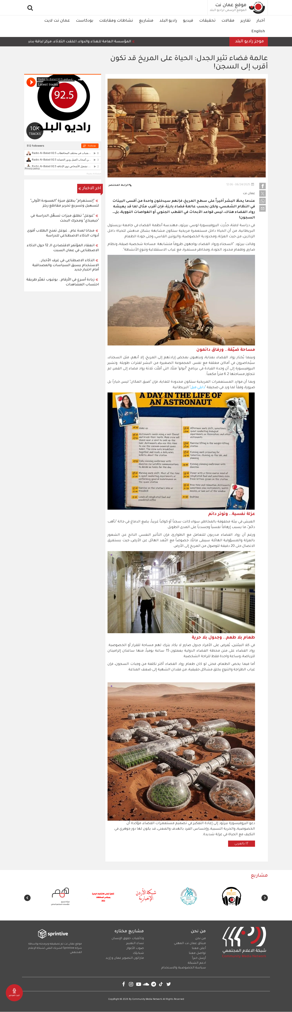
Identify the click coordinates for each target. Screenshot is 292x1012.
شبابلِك (138, 953)
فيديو (188, 21)
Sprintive (68, 948)
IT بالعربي (241, 844)
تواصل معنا (197, 953)
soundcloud (146, 984)
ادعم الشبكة (197, 963)
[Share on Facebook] (262, 186)
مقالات (227, 21)
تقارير (245, 21)
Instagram (131, 984)
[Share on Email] (262, 208)
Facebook (123, 984)
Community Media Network (147, 999)
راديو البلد (168, 21)
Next (27, 898)
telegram (153, 984)
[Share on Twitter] (262, 193)
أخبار (261, 21)
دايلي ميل (197, 387)
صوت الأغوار (135, 948)
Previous (264, 898)
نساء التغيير (135, 943)
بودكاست (84, 21)
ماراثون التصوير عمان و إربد (125, 958)
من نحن (200, 938)
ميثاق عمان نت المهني (190, 943)
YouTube (138, 984)
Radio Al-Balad (94, 174)
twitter (168, 984)
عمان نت (249, 193)
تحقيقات (207, 21)
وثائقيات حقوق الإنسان (128, 938)
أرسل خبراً (199, 958)
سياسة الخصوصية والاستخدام (183, 968)
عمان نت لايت (57, 21)
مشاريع (146, 21)
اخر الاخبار (92, 188)
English (258, 32)
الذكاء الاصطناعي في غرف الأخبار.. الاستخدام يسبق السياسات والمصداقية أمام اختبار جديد (65, 265)
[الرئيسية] (257, 7)
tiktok (161, 984)
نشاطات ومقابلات (116, 21)
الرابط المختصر (119, 185)
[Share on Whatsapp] (262, 201)
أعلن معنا (199, 948)
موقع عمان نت (230, 5)
